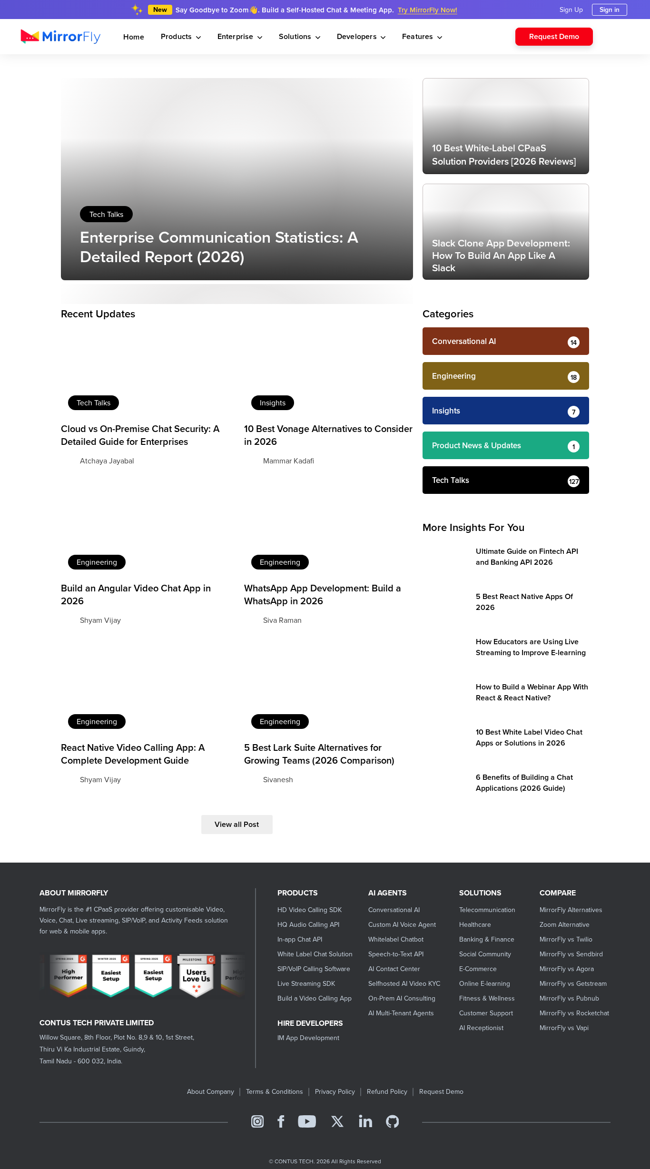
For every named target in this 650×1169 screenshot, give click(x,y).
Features (418, 36)
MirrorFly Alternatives (571, 909)
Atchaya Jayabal (107, 460)
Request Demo (554, 36)
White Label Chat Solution (315, 954)
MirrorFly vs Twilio (566, 939)
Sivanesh (278, 779)
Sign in (610, 9)
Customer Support (486, 1013)
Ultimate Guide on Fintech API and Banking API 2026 (527, 557)
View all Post (237, 824)
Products (177, 36)
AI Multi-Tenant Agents (401, 1013)
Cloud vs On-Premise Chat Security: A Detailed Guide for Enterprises (140, 435)
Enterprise (236, 36)
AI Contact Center (394, 968)
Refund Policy (387, 1091)
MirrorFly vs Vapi (564, 1027)
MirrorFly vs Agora (567, 968)
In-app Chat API (299, 939)
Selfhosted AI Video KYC (404, 983)
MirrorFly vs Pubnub (569, 998)
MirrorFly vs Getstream (573, 983)
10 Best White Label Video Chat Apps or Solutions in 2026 (529, 737)
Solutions (296, 36)
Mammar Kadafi (288, 460)
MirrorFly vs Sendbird (571, 954)
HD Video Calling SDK (309, 909)
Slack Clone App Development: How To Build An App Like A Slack (501, 255)
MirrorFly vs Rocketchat (574, 1013)
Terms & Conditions (274, 1091)
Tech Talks (106, 214)
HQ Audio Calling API (308, 924)
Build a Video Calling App (314, 998)
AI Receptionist (481, 1027)
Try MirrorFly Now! (427, 10)
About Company (210, 1091)
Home (133, 36)
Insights (273, 402)
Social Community (485, 954)
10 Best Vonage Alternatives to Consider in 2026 (328, 435)
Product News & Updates (476, 445)
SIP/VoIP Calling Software (313, 968)
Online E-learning (484, 983)
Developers (358, 36)
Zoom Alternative (565, 924)
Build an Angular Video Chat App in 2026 (136, 594)
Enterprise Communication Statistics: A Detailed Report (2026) (219, 246)
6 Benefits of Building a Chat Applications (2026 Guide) (524, 783)
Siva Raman (282, 620)
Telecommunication (487, 909)
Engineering (97, 562)
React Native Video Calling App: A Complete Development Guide (133, 753)
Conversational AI (464, 341)
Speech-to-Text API (395, 954)
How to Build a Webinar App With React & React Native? (532, 692)
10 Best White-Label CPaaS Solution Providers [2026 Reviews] (504, 154)
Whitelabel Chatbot (395, 939)
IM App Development (308, 1037)
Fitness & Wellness (487, 998)
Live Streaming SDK (306, 983)
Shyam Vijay (100, 620)
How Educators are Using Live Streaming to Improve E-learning (531, 647)
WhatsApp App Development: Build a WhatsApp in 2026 (322, 594)
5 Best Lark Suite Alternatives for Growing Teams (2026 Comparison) (319, 753)
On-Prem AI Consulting (401, 998)
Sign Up (571, 9)
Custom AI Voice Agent (402, 924)
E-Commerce (478, 968)
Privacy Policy (335, 1091)
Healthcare (475, 924)
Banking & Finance (486, 939)
